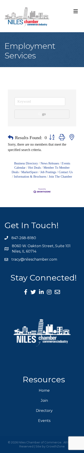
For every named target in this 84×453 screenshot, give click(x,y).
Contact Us (66, 172)
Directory (44, 410)
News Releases (50, 163)
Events (44, 421)
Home (44, 390)
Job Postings (48, 172)
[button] (10, 138)
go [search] (44, 114)
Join (44, 400)
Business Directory (26, 163)
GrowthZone (55, 446)
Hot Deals (34, 167)
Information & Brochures (30, 176)
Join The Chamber (60, 176)
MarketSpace (29, 172)
